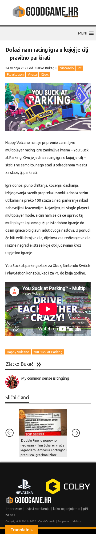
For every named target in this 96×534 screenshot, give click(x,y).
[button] (82, 33)
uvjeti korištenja (38, 508)
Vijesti (32, 74)
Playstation (15, 74)
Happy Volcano (18, 352)
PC (80, 68)
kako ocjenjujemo (66, 508)
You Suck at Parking (47, 352)
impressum (14, 508)
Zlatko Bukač (44, 68)
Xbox (45, 74)
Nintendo (67, 68)
